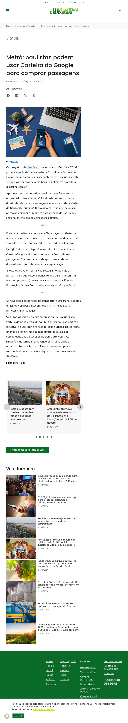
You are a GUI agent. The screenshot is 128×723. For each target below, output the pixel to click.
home (9, 26)
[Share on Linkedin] (16, 95)
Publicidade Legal (112, 682)
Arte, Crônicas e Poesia (90, 690)
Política (50, 679)
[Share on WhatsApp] (33, 95)
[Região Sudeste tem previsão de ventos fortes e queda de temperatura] (25, 407)
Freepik (14, 161)
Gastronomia (88, 667)
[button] (36, 437)
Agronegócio (68, 661)
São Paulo (33, 167)
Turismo (51, 684)
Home (49, 661)
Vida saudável (88, 672)
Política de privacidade (111, 667)
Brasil (17, 26)
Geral (49, 670)
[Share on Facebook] (8, 95)
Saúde (49, 675)
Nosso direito (88, 684)
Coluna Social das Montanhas (89, 698)
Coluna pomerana (86, 678)
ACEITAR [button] (18, 716)
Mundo (64, 679)
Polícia (50, 666)
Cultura (64, 670)
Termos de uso (113, 661)
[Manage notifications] (6, 716)
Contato (109, 673)
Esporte (65, 666)
